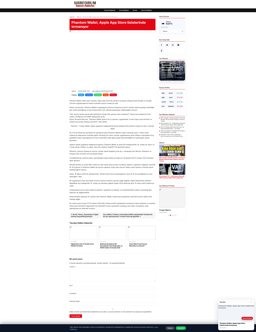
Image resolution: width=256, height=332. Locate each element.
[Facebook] (161, 45)
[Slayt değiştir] (168, 215)
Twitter (81, 95)
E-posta (73, 293)
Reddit (106, 95)
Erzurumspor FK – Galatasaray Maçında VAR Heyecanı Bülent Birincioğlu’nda (173, 124)
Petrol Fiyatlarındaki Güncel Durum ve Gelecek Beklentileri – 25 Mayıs (172, 127)
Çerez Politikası (146, 10)
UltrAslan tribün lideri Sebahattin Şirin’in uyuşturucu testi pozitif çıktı (172, 135)
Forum (135, 10)
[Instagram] (172, 45)
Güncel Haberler (109, 10)
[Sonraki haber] (182, 64)
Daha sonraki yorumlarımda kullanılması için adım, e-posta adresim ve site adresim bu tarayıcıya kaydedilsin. (111, 312)
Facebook (89, 95)
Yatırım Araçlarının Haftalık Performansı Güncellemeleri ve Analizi (173, 131)
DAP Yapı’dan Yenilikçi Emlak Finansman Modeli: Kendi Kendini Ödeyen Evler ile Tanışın (173, 119)
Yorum (73, 267)
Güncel (79, 17)
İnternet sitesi (75, 301)
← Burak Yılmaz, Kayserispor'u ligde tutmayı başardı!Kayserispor (84, 215)
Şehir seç (164, 27)
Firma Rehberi (124, 10)
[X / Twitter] (167, 45)
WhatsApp (98, 95)
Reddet (170, 328)
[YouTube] (178, 45)
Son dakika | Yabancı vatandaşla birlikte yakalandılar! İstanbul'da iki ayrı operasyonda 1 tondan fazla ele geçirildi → (127, 215)
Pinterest (113, 95)
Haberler (72, 17)
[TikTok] (161, 50)
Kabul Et (181, 328)
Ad (71, 285)
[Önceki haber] (177, 64)
